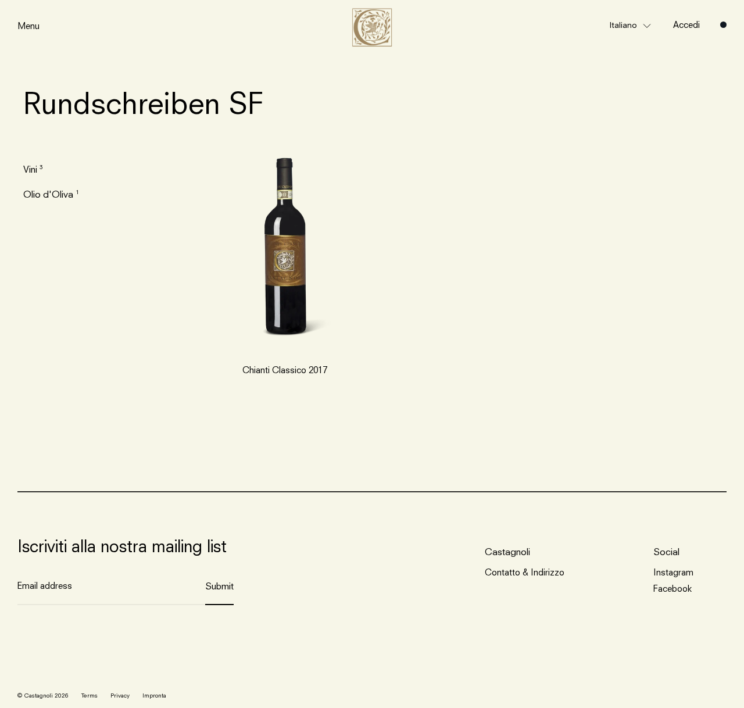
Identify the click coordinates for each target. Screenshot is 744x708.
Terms (89, 696)
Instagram (673, 573)
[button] (630, 25)
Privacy (120, 696)
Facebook (672, 589)
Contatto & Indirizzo (524, 573)
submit (219, 587)
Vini (30, 170)
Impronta (154, 696)
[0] (723, 25)
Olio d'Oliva (48, 195)
